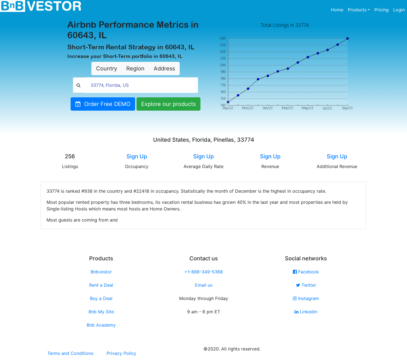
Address (164, 68)
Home (338, 9)
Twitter (308, 285)
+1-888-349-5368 (203, 271)
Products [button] (357, 9)
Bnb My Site (101, 311)
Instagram (308, 298)
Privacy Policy (121, 353)
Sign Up (137, 156)
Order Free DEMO (105, 104)
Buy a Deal (101, 298)
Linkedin (307, 311)
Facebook (308, 271)
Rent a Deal (101, 285)
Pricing (381, 9)
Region (135, 68)
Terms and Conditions (70, 353)
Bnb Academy (101, 325)
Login (399, 9)
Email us (203, 285)
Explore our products (168, 104)
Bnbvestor (101, 271)
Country (106, 68)
